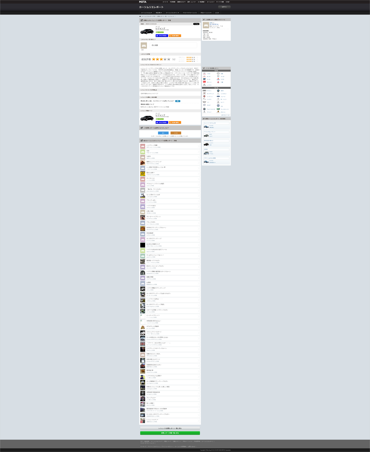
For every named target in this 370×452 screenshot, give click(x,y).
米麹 (211, 22)
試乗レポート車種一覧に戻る (170, 433)
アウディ (209, 90)
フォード (222, 96)
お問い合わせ (191, 446)
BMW (222, 90)
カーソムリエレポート (207, 441)
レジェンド (171, 16)
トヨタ (208, 73)
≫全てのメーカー (225, 115)
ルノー (222, 102)
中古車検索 (172, 1)
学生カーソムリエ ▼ (206, 12)
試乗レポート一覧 (161, 16)
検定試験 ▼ (159, 12)
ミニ (208, 102)
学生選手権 (197, 441)
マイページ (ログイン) (153, 446)
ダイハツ (209, 82)
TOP (141, 441)
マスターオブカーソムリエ (190, 12)
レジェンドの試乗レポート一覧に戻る (170, 428)
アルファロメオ (211, 109)
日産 (221, 73)
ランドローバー (224, 109)
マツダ (222, 76)
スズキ (222, 79)
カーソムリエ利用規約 (180, 446)
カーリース (165, 1)
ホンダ (208, 76)
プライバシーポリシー (167, 446)
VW (221, 106)
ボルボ (208, 105)
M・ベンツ (223, 99)
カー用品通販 (201, 1)
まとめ (217, 12)
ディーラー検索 (220, 1)
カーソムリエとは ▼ (146, 12)
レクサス (209, 85)
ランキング (143, 446)
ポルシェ (222, 112)
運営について (167, 441)
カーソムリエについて (156, 441)
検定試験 (146, 441)
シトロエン (223, 93)
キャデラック (210, 93)
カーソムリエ (210, 1)
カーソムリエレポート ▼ (172, 12)
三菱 (221, 82)
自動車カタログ (181, 1)
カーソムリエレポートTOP (148, 16)
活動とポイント (177, 441)
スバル (208, 79)
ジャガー (209, 99)
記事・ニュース (191, 1)
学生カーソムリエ (187, 441)
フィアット (210, 96)
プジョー (209, 112)
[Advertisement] (216, 54)
